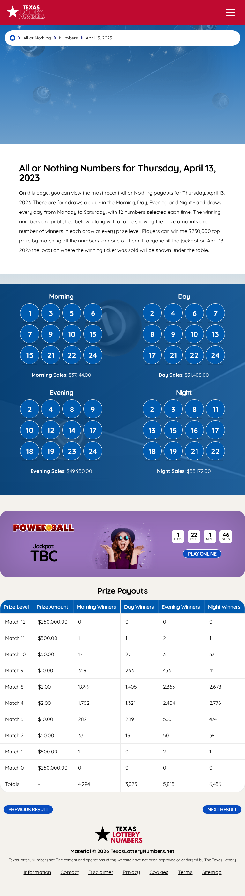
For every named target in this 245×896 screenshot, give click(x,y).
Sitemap (212, 872)
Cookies (159, 872)
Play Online (202, 553)
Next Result (222, 809)
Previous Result (28, 809)
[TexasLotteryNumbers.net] (24, 21)
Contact (70, 872)
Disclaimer (100, 872)
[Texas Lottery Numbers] (12, 38)
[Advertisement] (122, 94)
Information (37, 872)
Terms (185, 872)
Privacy (131, 872)
